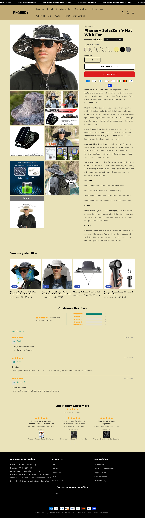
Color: (92, 45)
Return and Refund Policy (104, 469)
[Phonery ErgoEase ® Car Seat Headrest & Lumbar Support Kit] (105, 434)
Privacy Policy (99, 465)
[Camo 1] (87, 49)
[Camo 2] (92, 49)
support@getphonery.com (28, 471)
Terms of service (93, 512)
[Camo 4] (104, 49)
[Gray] (128, 49)
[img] (17, 337)
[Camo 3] (98, 49)
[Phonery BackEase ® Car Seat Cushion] (72, 434)
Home (54, 465)
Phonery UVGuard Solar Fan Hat (86, 292)
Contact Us (56, 473)
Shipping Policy (100, 473)
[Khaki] (116, 49)
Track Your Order (58, 481)
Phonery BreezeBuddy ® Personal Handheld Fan (118, 293)
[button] (122, 12)
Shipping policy (105, 512)
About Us (55, 469)
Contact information (56, 512)
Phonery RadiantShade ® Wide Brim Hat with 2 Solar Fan (23, 293)
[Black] (122, 49)
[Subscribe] (90, 493)
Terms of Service (100, 477)
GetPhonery (44, 512)
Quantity (88, 55)
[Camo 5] (110, 49)
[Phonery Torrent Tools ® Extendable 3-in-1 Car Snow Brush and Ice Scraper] (40, 434)
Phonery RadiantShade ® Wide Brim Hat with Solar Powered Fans (56, 293)
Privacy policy (69, 512)
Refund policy (81, 512)
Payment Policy (100, 481)
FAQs (54, 477)
